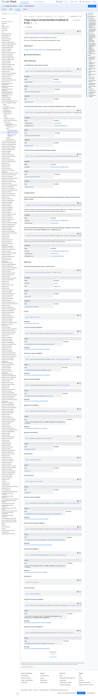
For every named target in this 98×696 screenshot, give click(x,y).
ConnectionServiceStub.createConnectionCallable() (36, 349)
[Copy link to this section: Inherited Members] (42, 55)
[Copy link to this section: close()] (29, 311)
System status (43, 682)
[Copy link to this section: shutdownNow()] (35, 588)
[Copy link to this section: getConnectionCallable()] (41, 379)
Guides (11, 9)
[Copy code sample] (80, 31)
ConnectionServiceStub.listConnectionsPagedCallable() (38, 545)
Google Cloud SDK (11, 6)
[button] (9, 103)
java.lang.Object (28, 49)
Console (75, 1)
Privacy (30, 690)
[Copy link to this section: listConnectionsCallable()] (41, 497)
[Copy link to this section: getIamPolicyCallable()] (40, 405)
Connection (51, 344)
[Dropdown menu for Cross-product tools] (45, 1)
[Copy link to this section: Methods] (32, 262)
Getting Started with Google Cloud (67, 678)
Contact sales (24, 682)
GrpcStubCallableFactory (60, 125)
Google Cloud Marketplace (27, 680)
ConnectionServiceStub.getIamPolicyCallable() (35, 428)
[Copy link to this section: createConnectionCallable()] (43, 327)
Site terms (35, 690)
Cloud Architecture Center (65, 682)
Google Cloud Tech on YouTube (86, 684)
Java (20, 6)
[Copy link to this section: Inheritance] (34, 46)
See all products (24, 675)
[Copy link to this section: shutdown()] (32, 576)
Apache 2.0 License (27, 664)
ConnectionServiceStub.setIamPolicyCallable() (35, 572)
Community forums (44, 675)
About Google (24, 690)
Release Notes (43, 680)
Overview (4, 9)
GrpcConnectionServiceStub (32, 91)
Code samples (63, 680)
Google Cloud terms (43, 690)
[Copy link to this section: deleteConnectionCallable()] (43, 353)
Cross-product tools (39, 1)
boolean (27, 296)
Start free (92, 6)
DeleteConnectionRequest (40, 370)
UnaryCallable (28, 344)
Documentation (31, 16)
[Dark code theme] (78, 31)
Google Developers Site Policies (45, 664)
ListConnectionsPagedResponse (55, 540)
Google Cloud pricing (25, 678)
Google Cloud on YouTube (84, 682)
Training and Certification (65, 684)
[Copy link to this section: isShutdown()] (33, 454)
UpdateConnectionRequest (40, 643)
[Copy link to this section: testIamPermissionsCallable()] (44, 599)
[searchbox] (10, 14)
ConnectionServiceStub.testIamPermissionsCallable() (37, 622)
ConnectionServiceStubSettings (59, 167)
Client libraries (29, 6)
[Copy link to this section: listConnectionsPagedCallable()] (46, 523)
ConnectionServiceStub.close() (31, 323)
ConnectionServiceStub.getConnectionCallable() (36, 401)
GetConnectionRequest (39, 396)
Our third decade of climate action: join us (59, 690)
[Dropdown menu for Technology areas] (30, 1)
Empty (49, 370)
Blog (80, 675)
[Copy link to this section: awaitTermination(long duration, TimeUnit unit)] (55, 266)
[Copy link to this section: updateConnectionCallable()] (43, 627)
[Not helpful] (81, 16)
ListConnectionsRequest (39, 514)
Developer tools (40, 16)
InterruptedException (31, 306)
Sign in (94, 1)
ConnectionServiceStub (40, 49)
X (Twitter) (81, 680)
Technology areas (24, 1)
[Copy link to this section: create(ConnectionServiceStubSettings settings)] (57, 150)
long (55, 283)
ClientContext (57, 82)
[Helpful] (79, 16)
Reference (18, 9)
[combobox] (63, 1)
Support (42, 678)
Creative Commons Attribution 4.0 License (60, 662)
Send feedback (76, 20)
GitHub (61, 675)
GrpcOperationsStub (30, 449)
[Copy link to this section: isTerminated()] (34, 476)
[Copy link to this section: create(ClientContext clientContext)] (49, 65)
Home (25, 16)
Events (80, 678)
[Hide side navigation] (17, 693)
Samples (25, 9)
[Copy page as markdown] (36, 23)
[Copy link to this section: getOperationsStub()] (39, 432)
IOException (28, 102)
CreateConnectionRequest (40, 344)
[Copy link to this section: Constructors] (36, 193)
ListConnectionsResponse (54, 514)
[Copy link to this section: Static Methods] (37, 61)
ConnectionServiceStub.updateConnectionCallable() (37, 648)
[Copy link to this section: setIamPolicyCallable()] (39, 549)
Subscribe (81, 693)
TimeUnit (56, 286)
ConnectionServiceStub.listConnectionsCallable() (36, 519)
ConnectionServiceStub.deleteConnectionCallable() (36, 375)
